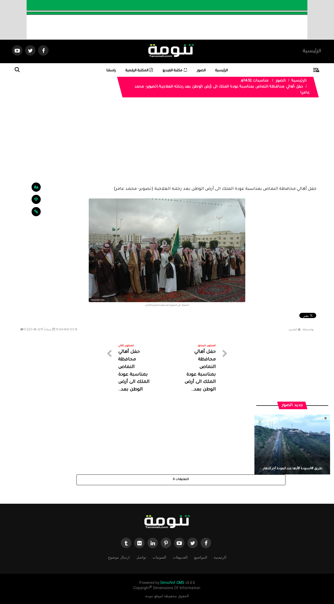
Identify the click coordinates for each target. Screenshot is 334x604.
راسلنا (111, 71)
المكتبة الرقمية (138, 71)
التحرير (293, 329)
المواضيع (200, 557)
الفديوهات (180, 557)
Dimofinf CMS (172, 582)
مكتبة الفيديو (173, 71)
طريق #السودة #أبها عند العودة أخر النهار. (292, 469)
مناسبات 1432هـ (254, 81)
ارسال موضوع (119, 557)
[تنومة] (167, 522)
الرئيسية (312, 51)
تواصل (141, 557)
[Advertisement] (167, 145)
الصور (201, 71)
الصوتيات (159, 557)
